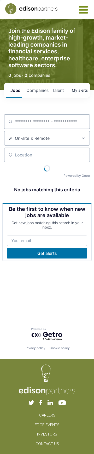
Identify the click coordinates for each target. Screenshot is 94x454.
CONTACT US (47, 444)
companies (37, 90)
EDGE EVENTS (47, 425)
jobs (15, 90)
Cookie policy (60, 348)
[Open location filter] (83, 155)
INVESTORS (47, 434)
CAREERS (47, 415)
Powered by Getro (76, 176)
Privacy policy (35, 348)
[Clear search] (83, 121)
